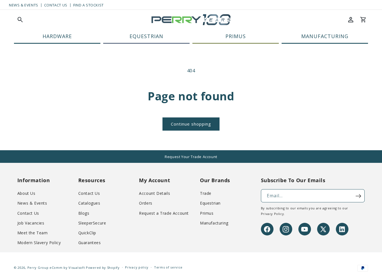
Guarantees (89, 243)
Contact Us (55, 5)
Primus (207, 213)
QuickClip (87, 233)
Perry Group (38, 267)
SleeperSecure (92, 223)
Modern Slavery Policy (39, 243)
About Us (26, 193)
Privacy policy (136, 267)
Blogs (83, 213)
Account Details (154, 193)
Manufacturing (214, 223)
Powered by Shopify (103, 267)
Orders (145, 203)
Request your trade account (191, 156)
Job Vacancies (30, 223)
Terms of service (168, 267)
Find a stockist (88, 5)
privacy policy (272, 214)
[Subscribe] (358, 196)
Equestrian (210, 203)
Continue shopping (191, 124)
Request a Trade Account (164, 213)
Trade (205, 193)
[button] (20, 19)
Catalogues (89, 203)
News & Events (23, 5)
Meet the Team (32, 233)
